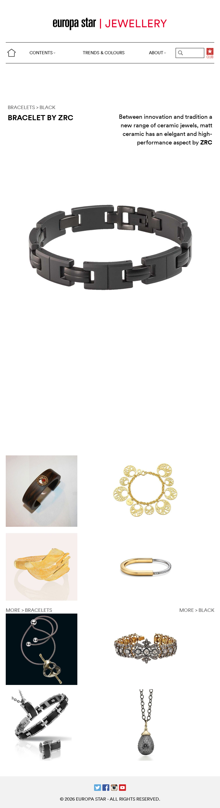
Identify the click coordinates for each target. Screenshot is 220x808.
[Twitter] (97, 787)
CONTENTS (41, 52)
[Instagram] (114, 787)
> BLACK (45, 107)
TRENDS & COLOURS (104, 52)
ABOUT (156, 52)
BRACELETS (21, 107)
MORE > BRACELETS (29, 610)
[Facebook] (105, 787)
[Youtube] (122, 787)
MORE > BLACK (196, 610)
